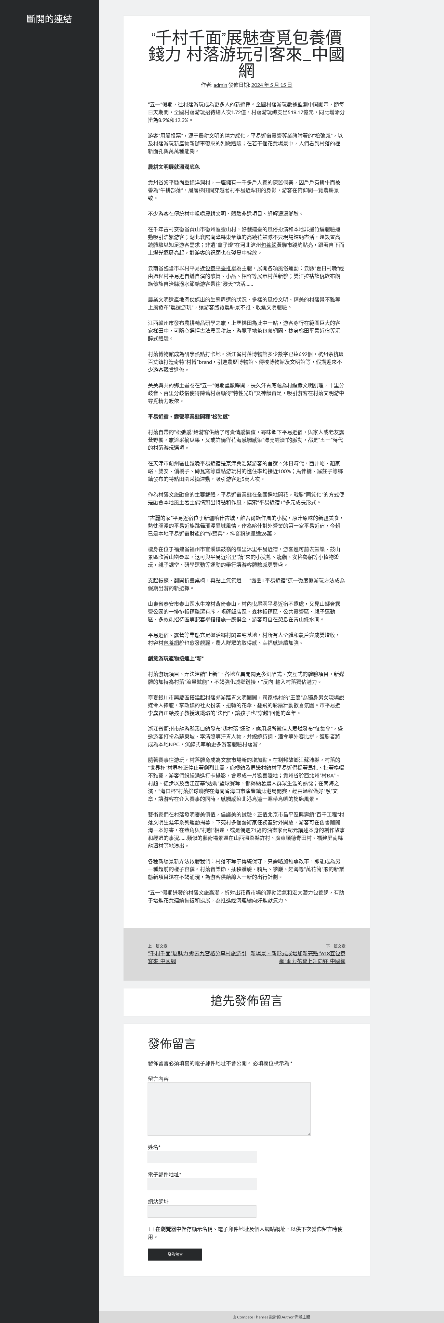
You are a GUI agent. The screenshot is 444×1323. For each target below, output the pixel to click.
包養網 (269, 245)
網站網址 (158, 1201)
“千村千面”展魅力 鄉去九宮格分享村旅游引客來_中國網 (197, 957)
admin (220, 85)
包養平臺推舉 (220, 268)
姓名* (154, 1147)
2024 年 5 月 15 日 (271, 85)
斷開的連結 (49, 20)
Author (287, 1317)
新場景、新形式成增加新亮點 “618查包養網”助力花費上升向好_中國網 (298, 957)
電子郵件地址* (164, 1174)
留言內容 (158, 1079)
